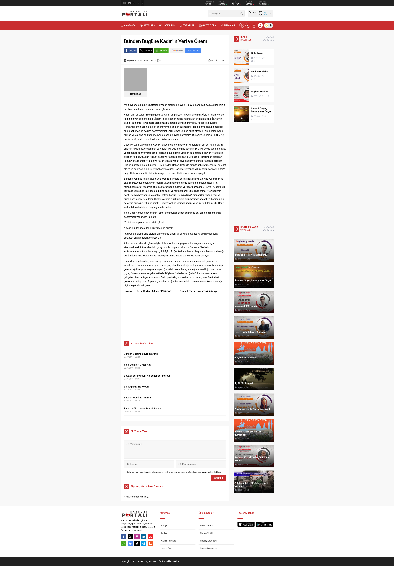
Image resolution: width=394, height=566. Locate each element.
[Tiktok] (137, 543)
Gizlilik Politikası (168, 541)
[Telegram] (143, 543)
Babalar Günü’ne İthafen (137, 397)
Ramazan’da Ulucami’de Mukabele (142, 408)
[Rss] (150, 543)
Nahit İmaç (135, 94)
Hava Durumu (206, 525)
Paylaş (133, 50)
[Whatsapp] (123, 543)
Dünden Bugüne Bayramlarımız (141, 353)
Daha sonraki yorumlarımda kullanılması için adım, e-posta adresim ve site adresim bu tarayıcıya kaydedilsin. (174, 472)
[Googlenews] (130, 543)
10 (249, 310)
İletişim (164, 533)
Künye (164, 525)
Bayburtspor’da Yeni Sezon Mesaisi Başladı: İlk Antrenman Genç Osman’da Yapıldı (176, 2)
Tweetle (148, 50)
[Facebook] (123, 536)
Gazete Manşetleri (208, 548)
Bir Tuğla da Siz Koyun (136, 386)
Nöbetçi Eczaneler (208, 541)
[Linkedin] (143, 536)
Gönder (163, 50)
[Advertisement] (175, 316)
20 (250, 259)
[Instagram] (137, 536)
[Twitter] (130, 536)
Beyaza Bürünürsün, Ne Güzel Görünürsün (147, 375)
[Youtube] (150, 536)
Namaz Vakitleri (207, 533)
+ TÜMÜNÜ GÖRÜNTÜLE (268, 39)
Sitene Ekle (166, 548)
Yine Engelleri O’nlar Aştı (137, 364)
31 (249, 336)
